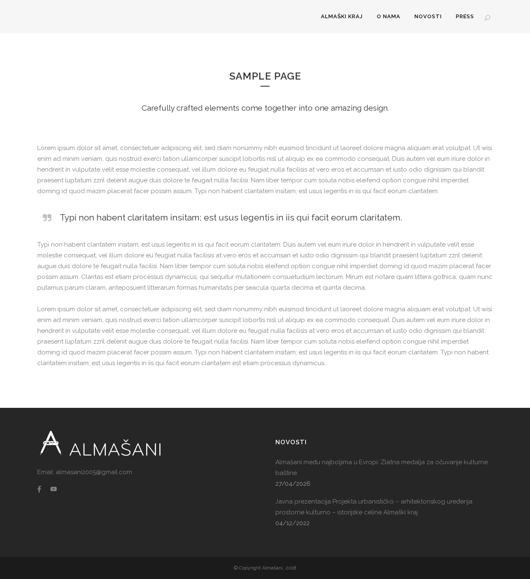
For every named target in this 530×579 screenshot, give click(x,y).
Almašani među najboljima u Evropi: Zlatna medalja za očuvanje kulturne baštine (381, 467)
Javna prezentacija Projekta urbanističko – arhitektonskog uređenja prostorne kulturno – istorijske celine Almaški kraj (373, 507)
